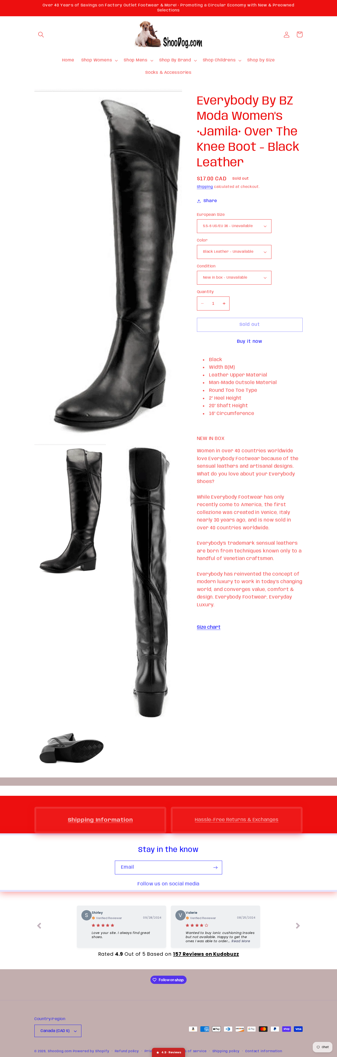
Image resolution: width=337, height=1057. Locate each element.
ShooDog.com (60, 1051)
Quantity (205, 292)
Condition (206, 266)
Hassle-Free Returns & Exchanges (236, 819)
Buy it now (249, 341)
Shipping (205, 187)
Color (202, 240)
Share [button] (210, 201)
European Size (211, 215)
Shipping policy (226, 1051)
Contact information (263, 1051)
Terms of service (191, 1051)
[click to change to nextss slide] (298, 926)
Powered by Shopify (91, 1051)
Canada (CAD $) (55, 1031)
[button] (40, 34)
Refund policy (127, 1051)
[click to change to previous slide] (39, 926)
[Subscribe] (215, 868)
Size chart (209, 627)
